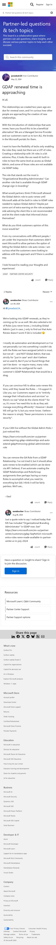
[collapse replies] (28, 297)
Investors (7, 905)
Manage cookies (9, 934)
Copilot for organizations (13, 664)
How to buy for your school (13, 764)
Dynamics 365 (9, 801)
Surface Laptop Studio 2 (12, 660)
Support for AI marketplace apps (15, 853)
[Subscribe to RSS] (37, 636)
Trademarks (36, 934)
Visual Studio (8, 872)
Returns (6, 712)
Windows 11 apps (10, 683)
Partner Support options (18, 617)
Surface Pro (8, 650)
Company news (9, 896)
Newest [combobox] (47, 291)
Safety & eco (8, 937)
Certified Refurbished (11, 721)
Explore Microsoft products (13, 679)
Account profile (9, 697)
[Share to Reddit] (28, 636)
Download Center (10, 702)
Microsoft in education (12, 744)
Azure (6, 839)
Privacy (32, 931)
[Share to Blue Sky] (32, 636)
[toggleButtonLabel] (52, 13)
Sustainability (8, 920)
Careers (6, 886)
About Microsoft (9, 891)
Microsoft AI (8, 792)
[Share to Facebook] (18, 636)
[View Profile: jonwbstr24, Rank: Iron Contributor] (6, 77)
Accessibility (8, 915)
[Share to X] (23, 636)
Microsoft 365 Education (12, 759)
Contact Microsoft (19, 931)
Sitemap (7, 931)
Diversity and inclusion (12, 910)
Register (39, 4)
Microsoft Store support (12, 707)
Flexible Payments (10, 731)
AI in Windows (9, 674)
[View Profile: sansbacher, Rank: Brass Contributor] (6, 302)
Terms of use (23, 934)
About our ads (32, 937)
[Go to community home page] (10, 4)
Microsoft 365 (9, 806)
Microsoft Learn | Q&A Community (24, 601)
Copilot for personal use (12, 669)
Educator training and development (16, 768)
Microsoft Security (10, 796)
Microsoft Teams (9, 816)
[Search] (32, 4)
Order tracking (9, 716)
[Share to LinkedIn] (13, 636)
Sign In (49, 4)
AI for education (9, 778)
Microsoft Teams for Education (14, 754)
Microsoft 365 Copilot (11, 820)
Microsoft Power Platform (13, 811)
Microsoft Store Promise (12, 726)
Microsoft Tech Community (13, 858)
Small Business (9, 825)
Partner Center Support (18, 609)
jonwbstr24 (16, 75)
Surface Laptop (9, 655)
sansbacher (16, 300)
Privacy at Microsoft (11, 901)
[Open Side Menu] (4, 4)
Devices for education (11, 749)
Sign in (15, 570)
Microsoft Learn (9, 849)
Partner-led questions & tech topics (19, 13)
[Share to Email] (42, 636)
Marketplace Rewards (11, 868)
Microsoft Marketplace (12, 863)
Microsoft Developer (11, 844)
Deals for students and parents (15, 773)
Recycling (19, 937)
